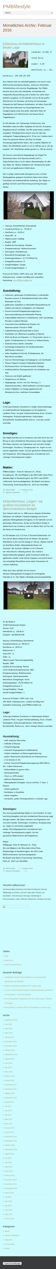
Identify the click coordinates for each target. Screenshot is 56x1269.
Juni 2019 (8, 1024)
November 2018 (11, 1046)
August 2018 (9, 1059)
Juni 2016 (8, 1162)
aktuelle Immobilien (13, 492)
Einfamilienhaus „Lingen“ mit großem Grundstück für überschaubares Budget (22, 505)
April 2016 (8, 1167)
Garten (7, 1248)
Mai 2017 (8, 1115)
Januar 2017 (9, 1132)
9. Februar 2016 (27, 490)
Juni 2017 (8, 1111)
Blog (6, 956)
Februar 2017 (10, 1128)
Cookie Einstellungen (12, 1263)
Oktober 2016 (10, 1145)
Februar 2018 (10, 1076)
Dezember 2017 (11, 1085)
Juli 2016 (8, 1158)
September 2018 (11, 1054)
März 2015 (9, 1214)
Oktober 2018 (10, 1050)
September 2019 (11, 1020)
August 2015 (9, 1193)
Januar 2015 (9, 1219)
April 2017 (8, 1119)
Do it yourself (9, 1244)
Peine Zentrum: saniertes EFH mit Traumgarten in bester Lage (27, 1007)
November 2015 (11, 1184)
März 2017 (9, 1124)
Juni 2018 (8, 1063)
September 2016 (11, 1150)
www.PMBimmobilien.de (22, 280)
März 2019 (9, 1033)
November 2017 (11, 1089)
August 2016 (9, 1154)
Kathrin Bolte (10, 490)
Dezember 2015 (11, 1180)
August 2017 (9, 1102)
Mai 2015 (8, 1206)
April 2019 (8, 1029)
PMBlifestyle (17, 6)
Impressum (9, 960)
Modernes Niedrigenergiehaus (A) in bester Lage (23, 986)
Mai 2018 (8, 1067)
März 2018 (9, 1072)
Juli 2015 (8, 1197)
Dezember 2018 (11, 1042)
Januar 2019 (9, 1037)
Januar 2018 (9, 1080)
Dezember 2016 (11, 1137)
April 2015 (8, 1210)
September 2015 (11, 1188)
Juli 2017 (8, 1106)
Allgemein (8, 1240)
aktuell (7, 1231)
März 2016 (9, 1171)
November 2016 (11, 1141)
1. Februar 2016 (27, 868)
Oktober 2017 (10, 1093)
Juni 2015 (8, 1201)
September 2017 (11, 1098)
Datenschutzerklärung (13, 965)
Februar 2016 (10, 1175)
